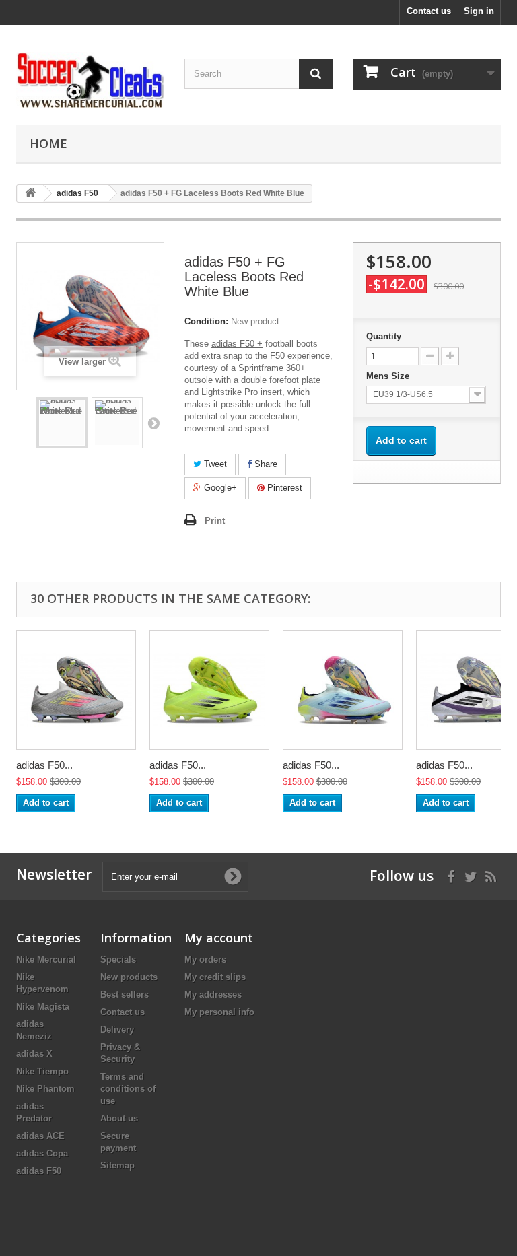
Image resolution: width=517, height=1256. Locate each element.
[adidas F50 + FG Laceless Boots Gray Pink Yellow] (76, 690)
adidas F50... (44, 765)
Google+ (219, 488)
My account (218, 938)
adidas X (34, 1054)
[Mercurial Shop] (90, 80)
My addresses (213, 994)
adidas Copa (42, 1153)
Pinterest (283, 488)
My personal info (219, 1012)
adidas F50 (38, 1171)
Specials (118, 959)
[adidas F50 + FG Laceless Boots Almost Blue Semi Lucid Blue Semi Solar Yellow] (343, 690)
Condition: (206, 321)
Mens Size (389, 376)
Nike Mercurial (46, 959)
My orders (205, 959)
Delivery (117, 1029)
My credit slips (215, 977)
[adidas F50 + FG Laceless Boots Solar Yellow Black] (209, 690)
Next (153, 422)
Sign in (479, 11)
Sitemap (117, 1165)
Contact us (429, 11)
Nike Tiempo (42, 1071)
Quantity (383, 336)
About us (119, 1118)
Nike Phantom (45, 1089)
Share (264, 464)
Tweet (214, 464)
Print (215, 521)
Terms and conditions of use (128, 1089)
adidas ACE (40, 1136)
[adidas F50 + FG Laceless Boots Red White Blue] (62, 423)
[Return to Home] (30, 193)
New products (129, 977)
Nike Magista (42, 1007)
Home (48, 143)
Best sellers (124, 994)
